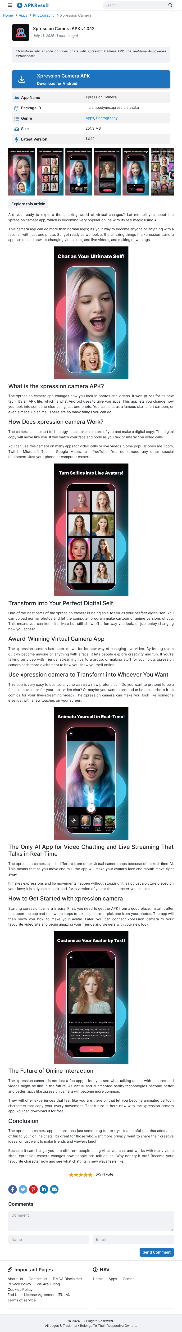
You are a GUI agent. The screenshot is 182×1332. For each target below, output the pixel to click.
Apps (23, 15)
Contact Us (38, 1279)
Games (128, 1279)
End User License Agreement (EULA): (39, 1294)
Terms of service (22, 1300)
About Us (15, 1279)
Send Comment (157, 1252)
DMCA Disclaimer (67, 1279)
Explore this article (28, 203)
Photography (44, 15)
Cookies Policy (20, 1289)
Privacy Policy (19, 1284)
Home (8, 15)
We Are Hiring (48, 1284)
